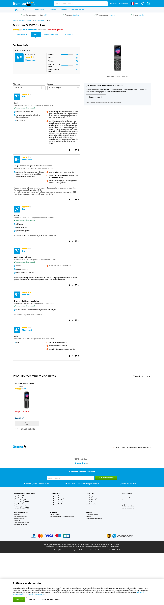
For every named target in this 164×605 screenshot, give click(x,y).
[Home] (16, 9)
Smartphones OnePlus (56, 500)
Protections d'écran (127, 498)
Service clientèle (77, 10)
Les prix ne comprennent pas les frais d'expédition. (105, 544)
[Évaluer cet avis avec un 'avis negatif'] (76, 150)
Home (15, 20)
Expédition (17, 521)
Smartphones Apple (56, 496)
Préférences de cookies (86, 550)
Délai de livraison (19, 519)
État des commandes (20, 517)
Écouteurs (125, 502)
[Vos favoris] (142, 3)
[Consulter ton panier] (148, 3)
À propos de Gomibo (92, 514)
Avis (48, 20)
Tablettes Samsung (91, 498)
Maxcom (29, 20)
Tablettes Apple (90, 496)
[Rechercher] (106, 3)
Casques (124, 504)
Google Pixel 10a (19, 504)
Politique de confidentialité (94, 519)
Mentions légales (72, 550)
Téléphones (55, 493)
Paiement (17, 514)
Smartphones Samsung (57, 498)
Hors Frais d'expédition (121, 76)
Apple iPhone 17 (19, 496)
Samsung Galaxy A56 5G (21, 502)
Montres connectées (128, 506)
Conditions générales (101, 550)
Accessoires (39, 10)
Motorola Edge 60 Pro (20, 506)
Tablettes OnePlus (91, 504)
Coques (124, 496)
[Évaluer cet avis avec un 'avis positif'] (69, 150)
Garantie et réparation (20, 525)
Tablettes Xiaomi (91, 500)
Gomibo (89, 512)
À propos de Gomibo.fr (50, 550)
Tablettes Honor (90, 502)
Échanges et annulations (21, 523)
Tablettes (52, 10)
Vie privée (62, 550)
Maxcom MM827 (40, 20)
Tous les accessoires (128, 508)
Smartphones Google (56, 504)
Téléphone (26, 10)
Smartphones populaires (24, 493)
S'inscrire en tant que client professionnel (62, 517)
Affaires (63, 10)
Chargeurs (125, 500)
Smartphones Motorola (57, 502)
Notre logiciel (89, 517)
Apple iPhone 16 (19, 498)
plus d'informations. (113, 546)
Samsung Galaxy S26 (20, 500)
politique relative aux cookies (34, 594)
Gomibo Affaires (54, 514)
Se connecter (123, 3)
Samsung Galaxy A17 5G (21, 508)
